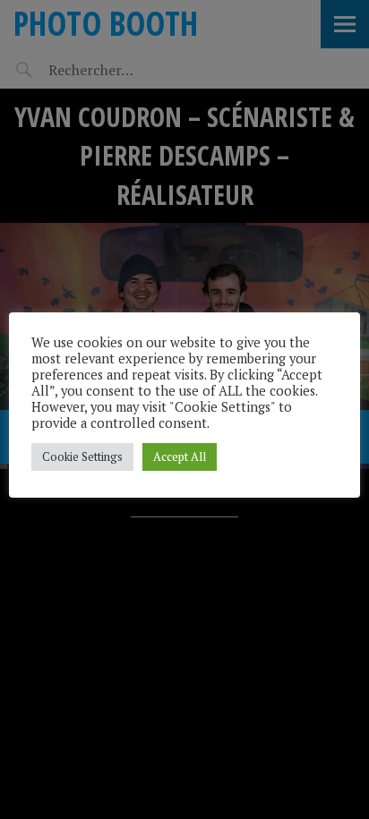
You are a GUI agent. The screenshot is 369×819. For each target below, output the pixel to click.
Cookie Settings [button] (82, 456)
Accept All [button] (179, 456)
